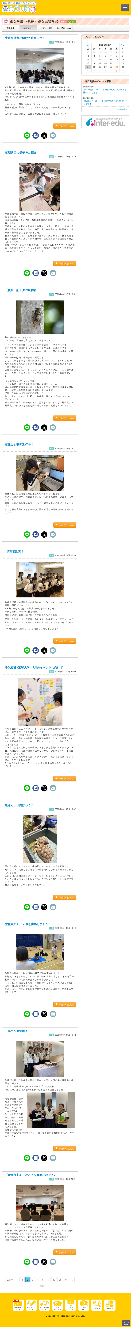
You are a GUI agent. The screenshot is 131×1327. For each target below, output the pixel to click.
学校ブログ (28, 28)
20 (60, 1279)
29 (117, 66)
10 (54, 1279)
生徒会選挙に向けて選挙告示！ (25, 38)
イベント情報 (46, 28)
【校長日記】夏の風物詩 (21, 290)
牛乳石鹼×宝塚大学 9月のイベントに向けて (34, 667)
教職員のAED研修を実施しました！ (28, 924)
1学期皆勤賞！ (14, 551)
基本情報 (10, 28)
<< (88, 45)
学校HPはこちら (64, 28)
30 (66, 1279)
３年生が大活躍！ (16, 1031)
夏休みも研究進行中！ (19, 444)
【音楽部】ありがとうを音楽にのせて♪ (30, 1175)
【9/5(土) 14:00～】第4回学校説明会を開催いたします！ (105, 102)
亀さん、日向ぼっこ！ (19, 805)
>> (122, 45)
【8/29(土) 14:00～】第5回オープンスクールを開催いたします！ (105, 91)
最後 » (42, 1285)
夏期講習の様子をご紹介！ (22, 152)
